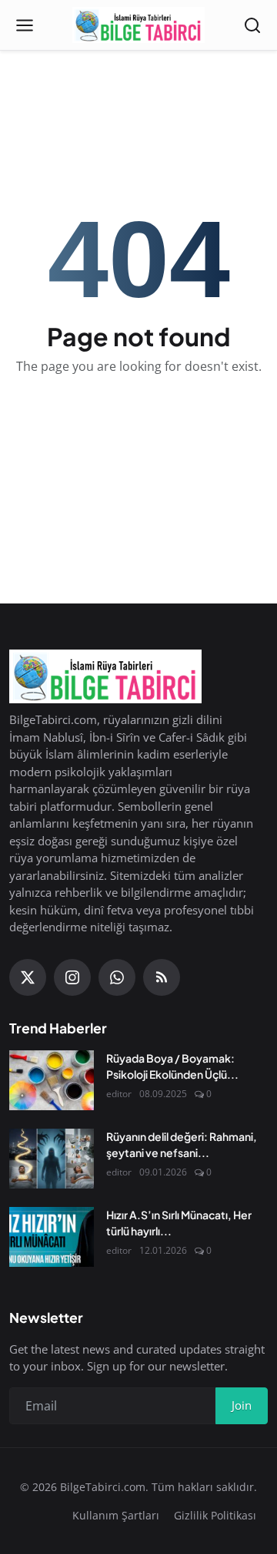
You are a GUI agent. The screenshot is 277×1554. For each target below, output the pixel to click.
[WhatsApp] (116, 977)
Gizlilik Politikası (215, 1515)
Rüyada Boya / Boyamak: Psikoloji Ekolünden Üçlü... (172, 1066)
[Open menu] (24, 25)
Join (242, 1405)
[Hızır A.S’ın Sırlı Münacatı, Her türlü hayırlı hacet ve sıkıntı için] (51, 1237)
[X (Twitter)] (27, 977)
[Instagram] (72, 977)
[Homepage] (138, 25)
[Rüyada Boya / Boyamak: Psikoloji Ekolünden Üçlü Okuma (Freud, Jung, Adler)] (51, 1080)
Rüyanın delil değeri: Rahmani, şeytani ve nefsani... (181, 1144)
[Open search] (252, 25)
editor (119, 1093)
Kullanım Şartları (115, 1515)
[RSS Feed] (161, 977)
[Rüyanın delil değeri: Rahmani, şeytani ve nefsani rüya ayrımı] (51, 1159)
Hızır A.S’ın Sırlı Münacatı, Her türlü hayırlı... (179, 1223)
